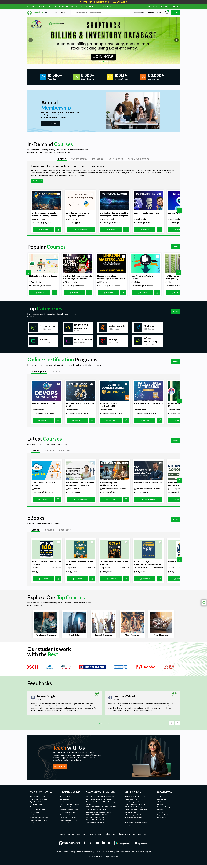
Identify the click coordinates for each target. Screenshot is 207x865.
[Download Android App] (122, 843)
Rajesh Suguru (56, 568)
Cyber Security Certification (133, 815)
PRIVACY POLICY (113, 834)
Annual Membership (163, 807)
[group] (46, 624)
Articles (91, 6)
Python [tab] (62, 158)
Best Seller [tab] (65, 450)
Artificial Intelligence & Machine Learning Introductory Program (114, 214)
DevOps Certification (131, 799)
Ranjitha (37, 489)
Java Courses (64, 799)
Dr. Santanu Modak (141, 568)
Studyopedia (141, 219)
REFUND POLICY (125, 834)
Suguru (35, 568)
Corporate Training (105, 6)
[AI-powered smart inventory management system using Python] (103, 40)
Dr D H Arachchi (74, 489)
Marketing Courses (36, 804)
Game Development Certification (135, 802)
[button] (30, 40)
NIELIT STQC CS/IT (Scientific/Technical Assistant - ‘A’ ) (148, 564)
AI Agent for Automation (179, 213)
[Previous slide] (28, 272)
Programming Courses (37, 796)
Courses (150, 12)
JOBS (84, 834)
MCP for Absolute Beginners (146, 213)
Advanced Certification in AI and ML (98, 815)
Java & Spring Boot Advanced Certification (100, 796)
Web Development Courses (39, 815)
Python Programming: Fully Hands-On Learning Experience (46, 214)
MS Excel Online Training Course (43, 276)
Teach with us (153, 6)
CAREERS (78, 834)
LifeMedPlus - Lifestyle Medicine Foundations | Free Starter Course (80, 485)
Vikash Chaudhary (71, 282)
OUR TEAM (71, 834)
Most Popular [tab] (39, 371)
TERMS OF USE (102, 834)
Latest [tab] (35, 450)
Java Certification (130, 812)
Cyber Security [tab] (79, 158)
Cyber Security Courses (37, 802)
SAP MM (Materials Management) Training (175, 277)
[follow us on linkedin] (103, 843)
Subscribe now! (51, 124)
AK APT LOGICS (39, 219)
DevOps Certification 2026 (44, 403)
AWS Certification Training (133, 807)
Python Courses (65, 796)
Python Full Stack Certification (95, 820)
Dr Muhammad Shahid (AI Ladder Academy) (114, 489)
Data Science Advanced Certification (98, 799)
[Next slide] (179, 210)
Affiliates (160, 810)
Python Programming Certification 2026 (109, 404)
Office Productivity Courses (39, 817)
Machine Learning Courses (69, 810)
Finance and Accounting (38, 799)
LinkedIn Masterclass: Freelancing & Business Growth (111, 277)
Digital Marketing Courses (38, 820)
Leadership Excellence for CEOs (148, 482)
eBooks (159, 12)
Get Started (37, 181)
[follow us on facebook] (84, 843)
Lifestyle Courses (35, 812)
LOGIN (175, 13)
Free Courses (161, 812)
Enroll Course (82, 230)
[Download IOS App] (140, 843)
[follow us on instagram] (109, 843)
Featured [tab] (56, 371)
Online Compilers (45, 6)
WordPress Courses (36, 823)
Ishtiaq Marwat (104, 282)
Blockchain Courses (66, 823)
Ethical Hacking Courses (68, 817)
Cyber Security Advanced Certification (98, 812)
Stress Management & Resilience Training (110, 483)
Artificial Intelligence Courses (69, 804)
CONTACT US (92, 834)
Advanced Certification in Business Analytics (101, 807)
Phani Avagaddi (108, 219)
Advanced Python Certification (96, 809)
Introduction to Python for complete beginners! (77, 214)
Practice (80, 6)
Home (32, 6)
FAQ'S (145, 834)
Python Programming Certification (136, 810)
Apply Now (60, 766)
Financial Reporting (176, 562)
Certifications (138, 12)
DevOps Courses (65, 802)
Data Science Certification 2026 (148, 403)
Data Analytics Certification (95, 823)
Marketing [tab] (97, 158)
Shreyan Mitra (73, 219)
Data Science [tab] (115, 158)
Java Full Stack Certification (95, 817)
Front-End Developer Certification (135, 804)
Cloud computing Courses (69, 815)
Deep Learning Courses (67, 807)
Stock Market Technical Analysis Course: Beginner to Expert (77, 277)
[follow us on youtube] (97, 843)
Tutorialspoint (36, 282)
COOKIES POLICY (137, 834)
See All (175, 247)
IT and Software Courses (38, 810)
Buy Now (44, 230)
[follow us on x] (90, 843)
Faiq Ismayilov (71, 568)
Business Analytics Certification (135, 796)
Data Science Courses (67, 812)
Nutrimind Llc (90, 568)
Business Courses (36, 807)
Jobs (58, 6)
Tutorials (160, 804)
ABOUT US (63, 834)
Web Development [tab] (138, 158)
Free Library (69, 6)
